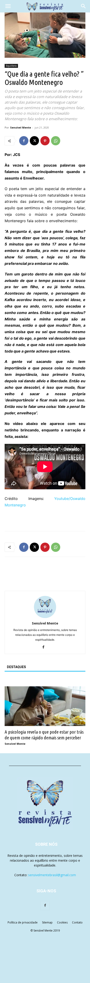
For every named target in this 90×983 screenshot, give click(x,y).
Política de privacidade (23, 922)
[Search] (83, 6)
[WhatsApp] (55, 140)
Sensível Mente (20, 127)
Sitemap (47, 922)
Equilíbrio (11, 65)
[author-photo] (45, 617)
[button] (7, 6)
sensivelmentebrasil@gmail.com (52, 875)
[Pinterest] (45, 140)
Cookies (62, 922)
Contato (77, 922)
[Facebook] (23, 140)
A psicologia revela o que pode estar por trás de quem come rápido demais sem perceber (44, 734)
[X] (34, 140)
